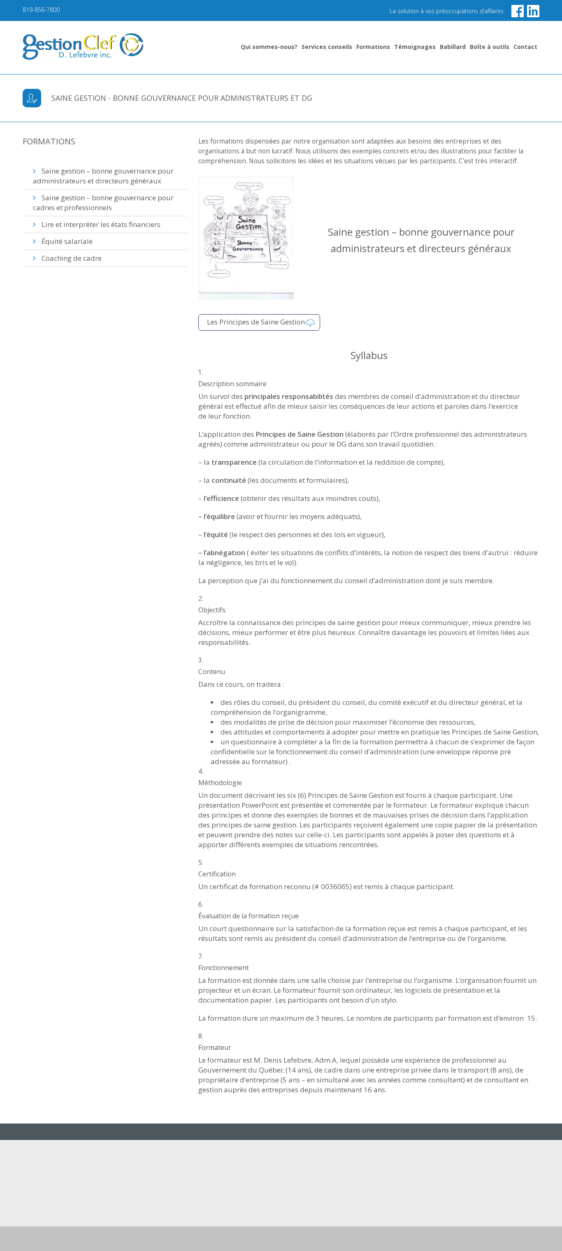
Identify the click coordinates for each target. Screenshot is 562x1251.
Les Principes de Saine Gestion (256, 322)
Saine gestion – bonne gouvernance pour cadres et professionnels (103, 202)
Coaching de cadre (72, 258)
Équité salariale (67, 241)
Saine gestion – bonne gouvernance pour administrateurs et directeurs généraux (103, 175)
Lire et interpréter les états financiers (101, 224)
